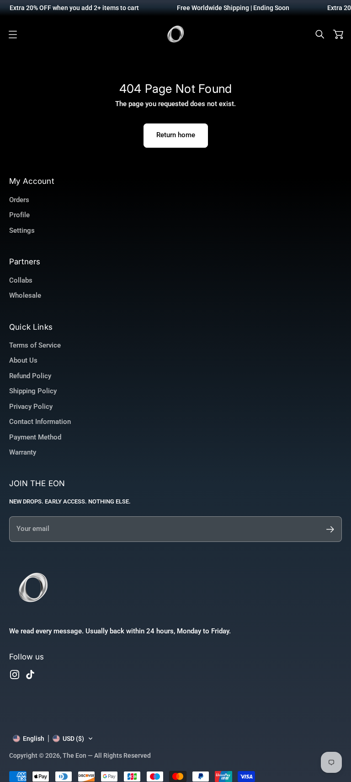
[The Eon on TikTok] (30, 674)
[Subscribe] (330, 529)
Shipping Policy (33, 391)
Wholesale (25, 295)
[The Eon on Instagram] (14, 674)
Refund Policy (30, 376)
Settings (22, 230)
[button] (53, 738)
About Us (23, 360)
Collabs (20, 280)
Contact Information (40, 422)
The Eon (74, 755)
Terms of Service (35, 345)
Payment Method (35, 437)
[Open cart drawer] (338, 34)
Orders (19, 200)
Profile (19, 215)
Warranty (22, 452)
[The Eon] (175, 34)
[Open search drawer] (320, 34)
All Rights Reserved (122, 755)
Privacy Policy (31, 406)
